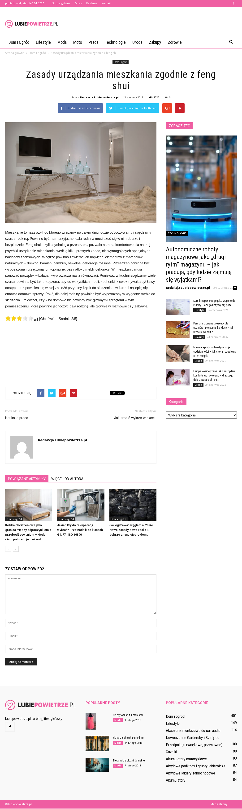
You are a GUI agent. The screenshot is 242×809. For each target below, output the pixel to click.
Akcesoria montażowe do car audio (193, 730)
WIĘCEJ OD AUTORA (67, 479)
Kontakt (106, 3)
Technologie (115, 42)
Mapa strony (219, 804)
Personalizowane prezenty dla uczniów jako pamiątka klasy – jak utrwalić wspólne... (213, 328)
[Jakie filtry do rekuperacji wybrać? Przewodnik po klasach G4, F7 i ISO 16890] (80, 505)
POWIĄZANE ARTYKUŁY (27, 479)
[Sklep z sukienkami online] (97, 744)
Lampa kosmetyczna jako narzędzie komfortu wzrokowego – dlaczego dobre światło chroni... (214, 375)
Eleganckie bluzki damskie (129, 760)
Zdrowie (175, 42)
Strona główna (61, 3)
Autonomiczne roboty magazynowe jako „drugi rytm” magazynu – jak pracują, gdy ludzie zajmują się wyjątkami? (199, 264)
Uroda (137, 42)
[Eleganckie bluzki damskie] (97, 765)
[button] (231, 42)
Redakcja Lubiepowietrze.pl (99, 97)
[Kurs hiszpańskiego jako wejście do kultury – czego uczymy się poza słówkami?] (178, 307)
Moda (62, 42)
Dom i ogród (19, 42)
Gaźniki (171, 751)
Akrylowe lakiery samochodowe (190, 773)
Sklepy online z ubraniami (128, 715)
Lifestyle (43, 42)
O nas (78, 3)
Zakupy (155, 42)
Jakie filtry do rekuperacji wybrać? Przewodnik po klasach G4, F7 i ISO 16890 (80, 529)
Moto (77, 42)
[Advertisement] (150, 24)
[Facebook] (233, 3)
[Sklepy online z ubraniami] (91, 721)
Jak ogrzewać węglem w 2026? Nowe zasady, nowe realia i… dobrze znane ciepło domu (131, 529)
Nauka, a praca (16, 418)
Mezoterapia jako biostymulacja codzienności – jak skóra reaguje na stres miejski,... (214, 352)
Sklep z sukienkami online (128, 737)
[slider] (19, 318)
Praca (93, 42)
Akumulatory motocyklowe (186, 759)
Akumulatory (175, 780)
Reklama (91, 3)
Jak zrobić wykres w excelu (135, 418)
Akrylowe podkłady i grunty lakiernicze (195, 766)
